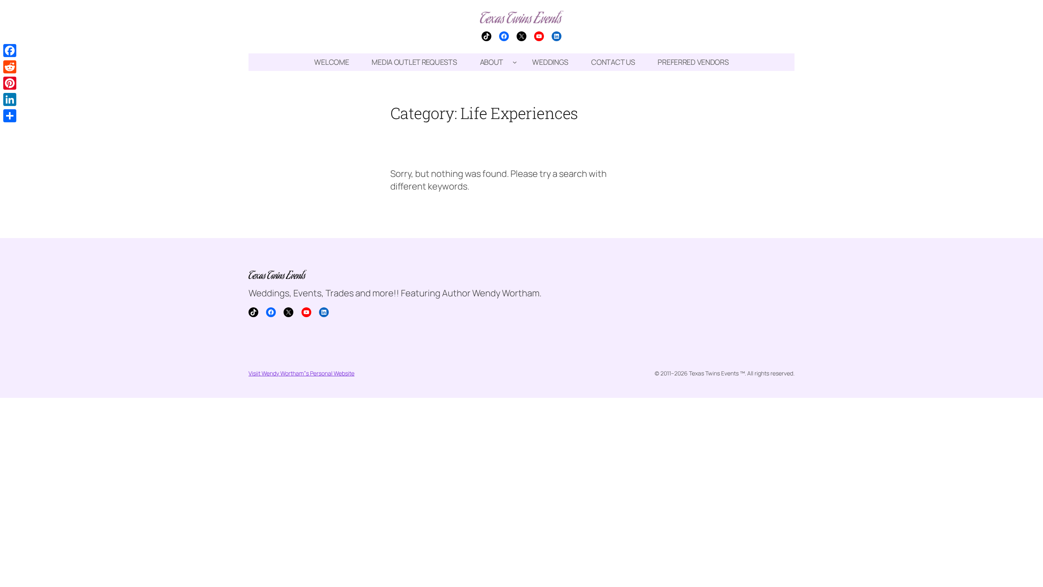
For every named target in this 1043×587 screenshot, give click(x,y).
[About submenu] (515, 62)
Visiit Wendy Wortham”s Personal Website (301, 373)
